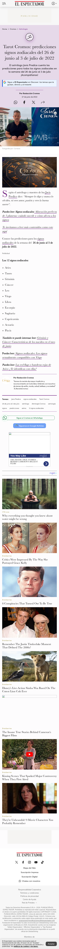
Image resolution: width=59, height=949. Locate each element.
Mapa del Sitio (29, 868)
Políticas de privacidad (29, 896)
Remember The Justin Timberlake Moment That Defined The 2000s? (26, 645)
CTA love (5, 512)
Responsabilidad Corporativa (29, 890)
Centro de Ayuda (29, 899)
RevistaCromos (22, 388)
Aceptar (51, 944)
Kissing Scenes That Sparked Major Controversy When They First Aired (29, 777)
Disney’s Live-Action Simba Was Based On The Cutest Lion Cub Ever (28, 689)
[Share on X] (33, 102)
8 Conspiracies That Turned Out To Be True (27, 603)
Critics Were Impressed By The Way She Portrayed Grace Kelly (25, 561)
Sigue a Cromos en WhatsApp (29, 417)
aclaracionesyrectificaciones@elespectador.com (37, 921)
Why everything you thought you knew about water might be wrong (27, 517)
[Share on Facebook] (24, 102)
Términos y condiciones (29, 893)
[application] (29, 172)
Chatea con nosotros (31, 881)
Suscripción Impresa (29, 872)
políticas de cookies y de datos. (26, 946)
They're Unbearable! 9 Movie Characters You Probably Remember (27, 821)
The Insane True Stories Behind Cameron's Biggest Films (26, 733)
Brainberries (7, 556)
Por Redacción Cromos (23, 377)
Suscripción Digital (29, 877)
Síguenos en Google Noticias (31, 425)
